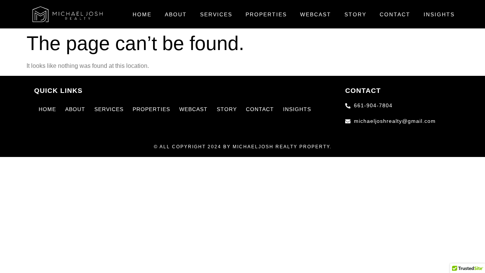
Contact (395, 14)
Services (216, 14)
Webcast (315, 14)
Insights (439, 14)
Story (355, 14)
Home (142, 14)
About (176, 14)
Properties (266, 14)
